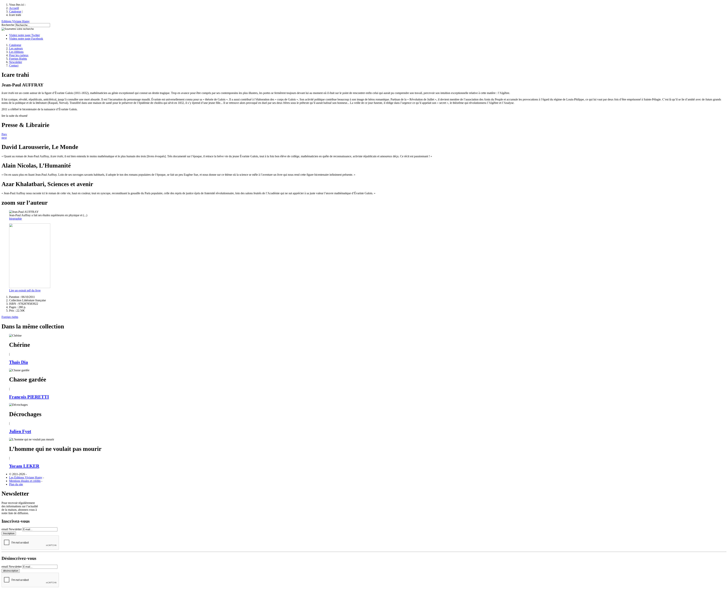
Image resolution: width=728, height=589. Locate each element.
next (4, 137)
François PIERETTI (29, 396)
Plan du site (16, 484)
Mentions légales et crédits (25, 480)
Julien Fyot (20, 431)
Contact (13, 65)
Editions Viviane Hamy (16, 21)
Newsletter (15, 62)
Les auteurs (16, 48)
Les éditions (16, 51)
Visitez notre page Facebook (26, 38)
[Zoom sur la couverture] (29, 287)
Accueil (13, 8)
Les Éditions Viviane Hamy (25, 477)
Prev (4, 134)
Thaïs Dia (18, 362)
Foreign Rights (18, 58)
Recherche (8, 25)
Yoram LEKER (24, 466)
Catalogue (15, 11)
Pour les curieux (18, 55)
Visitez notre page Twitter (24, 35)
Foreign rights (10, 317)
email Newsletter (12, 529)
